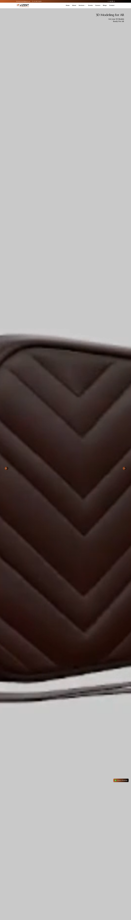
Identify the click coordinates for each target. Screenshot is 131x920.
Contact (111, 5)
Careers (97, 5)
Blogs (105, 5)
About (74, 5)
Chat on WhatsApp (122, 780)
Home (68, 5)
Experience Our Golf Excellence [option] (116, 25)
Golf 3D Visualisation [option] (110, 11)
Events (90, 5)
